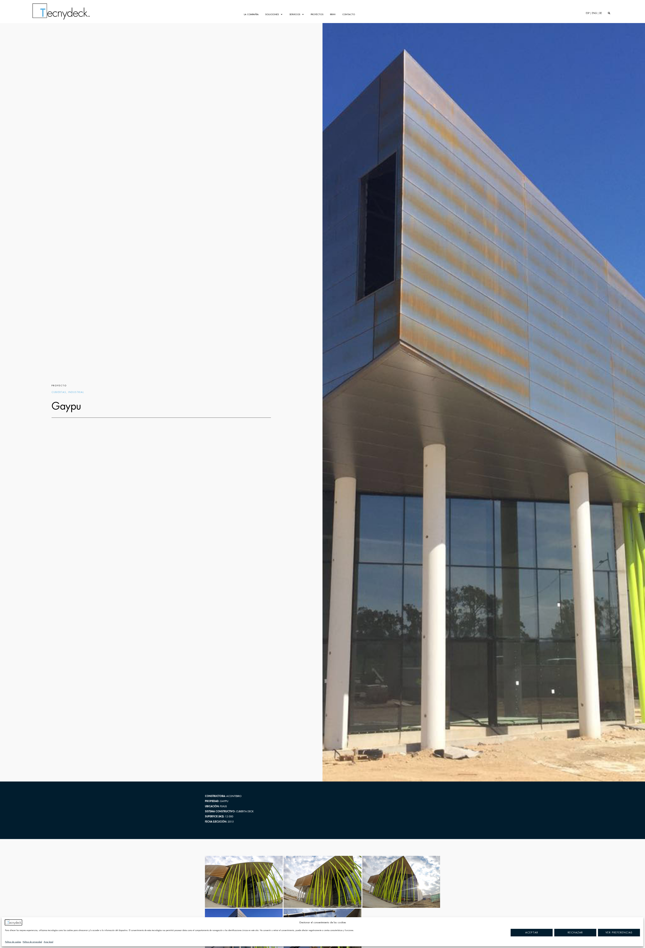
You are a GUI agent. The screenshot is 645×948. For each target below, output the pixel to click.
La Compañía (251, 14)
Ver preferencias (619, 932)
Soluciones (272, 14)
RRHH (333, 14)
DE (600, 13)
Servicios (294, 14)
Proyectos (317, 14)
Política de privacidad (32, 942)
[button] (609, 13)
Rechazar (575, 932)
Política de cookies (13, 942)
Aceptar (531, 932)
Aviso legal (48, 942)
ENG (594, 13)
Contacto (348, 14)
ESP (587, 13)
